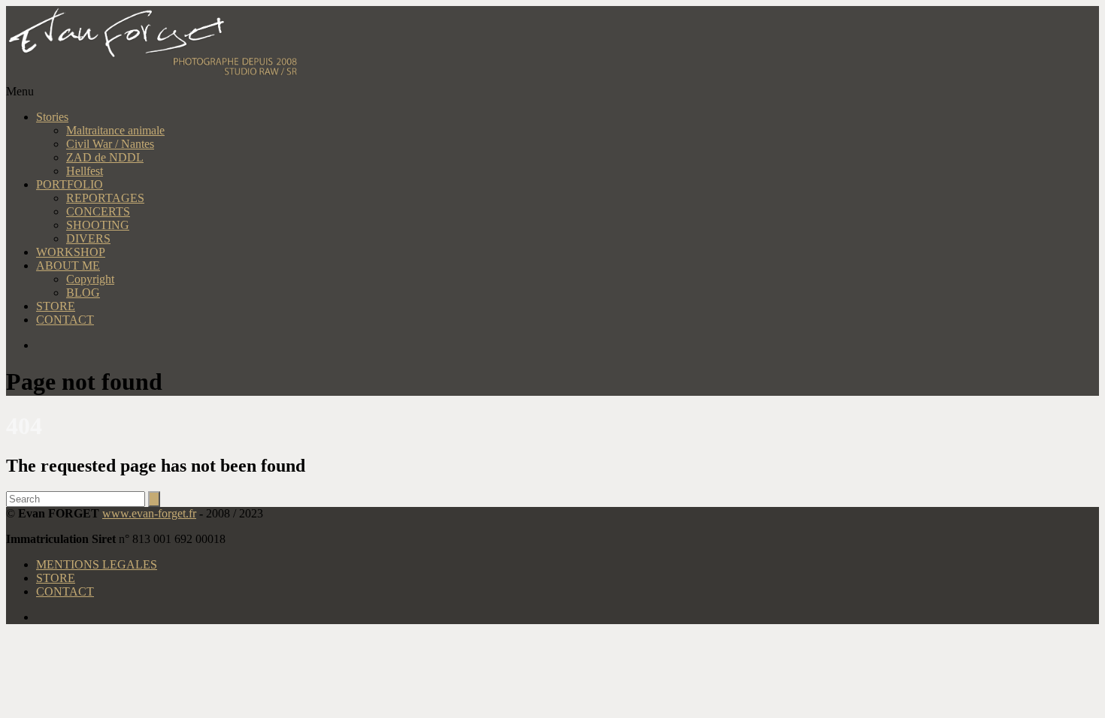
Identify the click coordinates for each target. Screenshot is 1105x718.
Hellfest (84, 170)
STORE (55, 306)
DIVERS (88, 238)
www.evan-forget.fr (149, 513)
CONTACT (65, 319)
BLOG (83, 292)
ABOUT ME (68, 265)
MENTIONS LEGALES (96, 564)
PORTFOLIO (69, 184)
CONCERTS (98, 211)
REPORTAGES (105, 198)
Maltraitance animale (115, 130)
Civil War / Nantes (110, 143)
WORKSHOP (70, 252)
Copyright (90, 279)
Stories (52, 116)
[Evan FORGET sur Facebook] (567, 345)
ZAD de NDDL (105, 157)
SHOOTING (97, 225)
